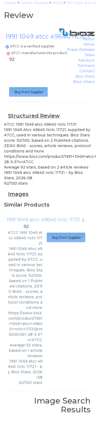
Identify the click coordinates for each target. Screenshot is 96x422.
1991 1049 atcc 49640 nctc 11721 (43, 220)
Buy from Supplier (28, 92)
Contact (87, 71)
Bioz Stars (85, 76)
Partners (86, 65)
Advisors (86, 60)
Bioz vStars (84, 81)
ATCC (89, 220)
